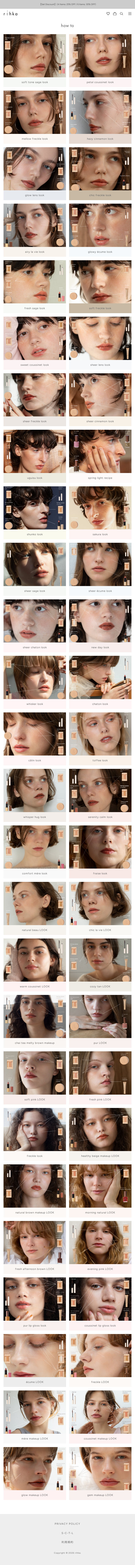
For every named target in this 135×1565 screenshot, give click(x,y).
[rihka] (10, 13)
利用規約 (67, 1542)
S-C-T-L (67, 1533)
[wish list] (108, 13)
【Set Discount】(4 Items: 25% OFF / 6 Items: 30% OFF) (67, 4)
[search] (121, 13)
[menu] (129, 13)
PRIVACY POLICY (67, 1523)
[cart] (114, 13)
